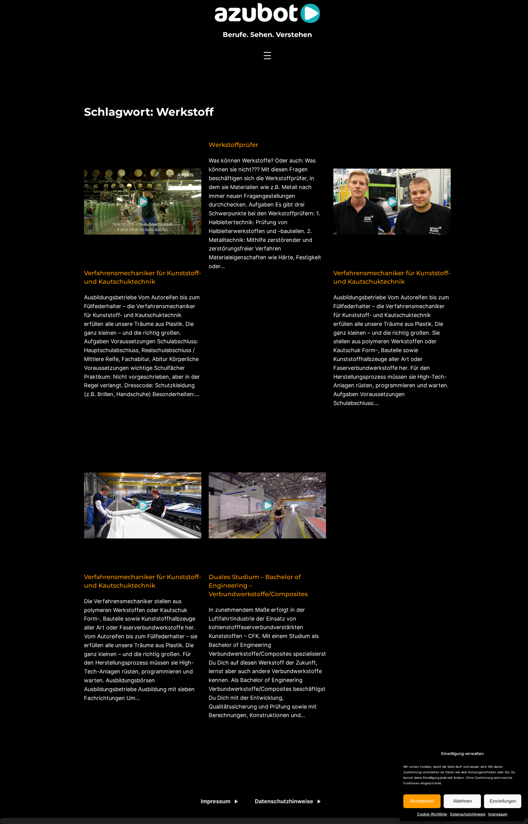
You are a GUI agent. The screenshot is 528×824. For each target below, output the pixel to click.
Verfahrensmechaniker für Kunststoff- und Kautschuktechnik (142, 277)
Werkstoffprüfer (233, 144)
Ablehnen (462, 801)
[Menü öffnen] (267, 55)
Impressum (498, 814)
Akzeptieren (422, 801)
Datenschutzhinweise (284, 801)
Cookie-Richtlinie (432, 814)
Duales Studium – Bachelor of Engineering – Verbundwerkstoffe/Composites (258, 585)
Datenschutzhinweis (467, 814)
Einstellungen (503, 801)
